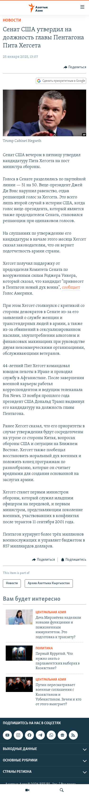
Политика (44, 648)
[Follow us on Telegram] (40, 735)
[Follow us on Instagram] (18, 735)
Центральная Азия (51, 612)
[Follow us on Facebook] (29, 735)
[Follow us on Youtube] (7, 735)
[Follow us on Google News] (62, 735)
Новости (12, 20)
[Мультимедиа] (27, 790)
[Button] (75, 67)
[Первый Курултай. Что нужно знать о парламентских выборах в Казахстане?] (19, 653)
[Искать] (62, 790)
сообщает (71, 288)
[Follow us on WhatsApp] (51, 735)
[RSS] (73, 735)
